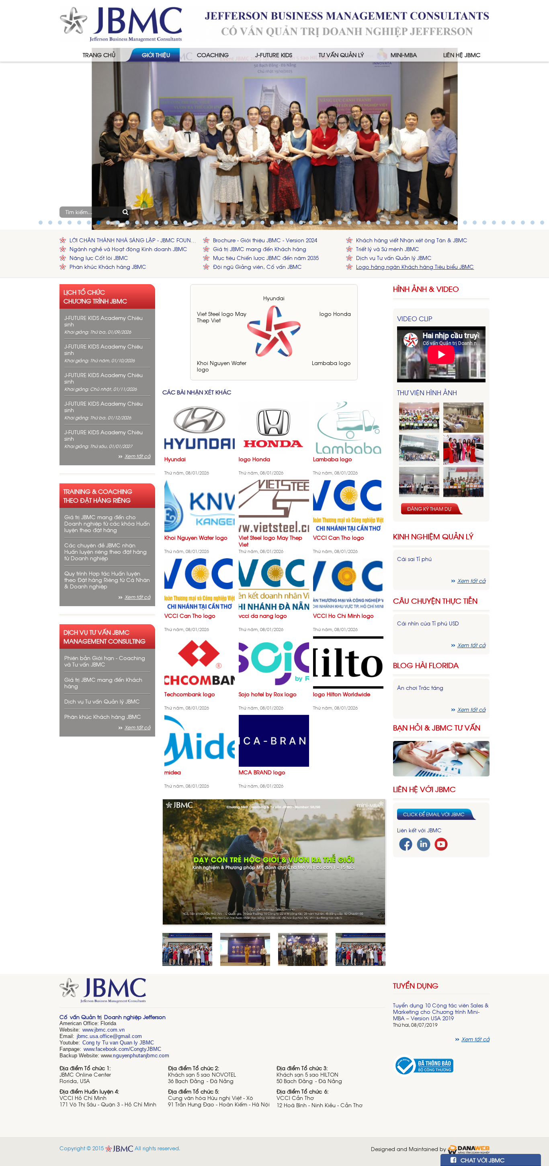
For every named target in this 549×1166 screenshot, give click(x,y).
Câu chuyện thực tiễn (435, 600)
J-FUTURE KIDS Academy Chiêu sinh (103, 321)
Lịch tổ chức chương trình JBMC (95, 296)
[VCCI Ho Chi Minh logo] (348, 583)
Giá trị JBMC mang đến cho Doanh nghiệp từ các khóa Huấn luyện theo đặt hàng (107, 523)
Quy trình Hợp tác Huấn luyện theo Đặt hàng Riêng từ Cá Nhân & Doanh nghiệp (107, 580)
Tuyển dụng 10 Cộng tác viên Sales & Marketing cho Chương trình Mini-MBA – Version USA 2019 (441, 1012)
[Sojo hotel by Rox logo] (274, 661)
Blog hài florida (426, 665)
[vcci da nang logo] (274, 583)
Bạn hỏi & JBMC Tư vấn (436, 727)
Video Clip (414, 318)
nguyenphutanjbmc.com (141, 1055)
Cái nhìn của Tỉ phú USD (428, 623)
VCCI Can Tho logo (338, 537)
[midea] (199, 740)
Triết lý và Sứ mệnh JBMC (387, 249)
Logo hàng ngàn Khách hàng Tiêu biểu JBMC (415, 266)
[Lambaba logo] (348, 426)
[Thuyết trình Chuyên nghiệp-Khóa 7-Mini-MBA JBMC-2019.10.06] (463, 417)
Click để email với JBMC (434, 814)
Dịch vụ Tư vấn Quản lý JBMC (394, 257)
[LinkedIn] (423, 843)
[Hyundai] (199, 426)
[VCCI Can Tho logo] (348, 505)
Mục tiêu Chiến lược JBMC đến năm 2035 (266, 257)
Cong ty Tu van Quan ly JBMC (118, 1043)
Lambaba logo (331, 362)
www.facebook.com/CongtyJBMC (122, 1049)
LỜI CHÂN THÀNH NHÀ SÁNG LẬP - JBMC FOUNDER (134, 240)
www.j (89, 1030)
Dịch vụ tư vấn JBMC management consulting (104, 636)
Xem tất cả (137, 456)
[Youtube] (441, 843)
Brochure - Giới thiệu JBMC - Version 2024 (265, 240)
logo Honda (335, 313)
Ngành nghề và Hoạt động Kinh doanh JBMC (128, 249)
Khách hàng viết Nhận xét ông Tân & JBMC (411, 240)
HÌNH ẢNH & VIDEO (426, 288)
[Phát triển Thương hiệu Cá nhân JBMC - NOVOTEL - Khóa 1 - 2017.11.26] (419, 450)
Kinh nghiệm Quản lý (433, 536)
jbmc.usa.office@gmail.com (109, 1036)
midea (172, 772)
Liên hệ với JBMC (424, 789)
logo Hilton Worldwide (341, 694)
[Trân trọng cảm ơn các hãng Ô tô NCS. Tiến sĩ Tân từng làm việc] (463, 450)
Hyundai (274, 298)
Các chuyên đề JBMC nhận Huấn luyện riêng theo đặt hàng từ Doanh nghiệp (105, 551)
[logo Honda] (274, 426)
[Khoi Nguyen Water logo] (199, 505)
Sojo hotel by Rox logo (268, 694)
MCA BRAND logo (262, 772)
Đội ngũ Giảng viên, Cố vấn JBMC (257, 266)
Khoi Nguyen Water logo (221, 366)
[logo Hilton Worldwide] (348, 661)
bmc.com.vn (110, 1030)
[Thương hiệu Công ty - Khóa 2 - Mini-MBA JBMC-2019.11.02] (419, 482)
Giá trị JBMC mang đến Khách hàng (259, 249)
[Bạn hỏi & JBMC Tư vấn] (441, 757)
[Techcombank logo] (199, 661)
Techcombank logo (189, 694)
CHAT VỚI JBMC (481, 1160)
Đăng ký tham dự (429, 509)
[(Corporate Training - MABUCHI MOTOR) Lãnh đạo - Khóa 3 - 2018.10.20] (463, 482)
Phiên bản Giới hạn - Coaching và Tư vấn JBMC (104, 661)
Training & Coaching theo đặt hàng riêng (98, 495)
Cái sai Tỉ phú (414, 558)
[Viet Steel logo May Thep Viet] (274, 505)
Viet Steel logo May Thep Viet (221, 317)
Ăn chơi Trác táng (420, 687)
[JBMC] (222, 993)
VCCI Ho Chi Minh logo (343, 615)
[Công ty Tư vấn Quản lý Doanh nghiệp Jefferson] (274, 23)
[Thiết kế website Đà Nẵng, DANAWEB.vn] (469, 1148)
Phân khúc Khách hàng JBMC (108, 266)
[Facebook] (405, 843)
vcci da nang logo (263, 615)
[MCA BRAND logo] (274, 740)
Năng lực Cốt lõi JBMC (99, 257)
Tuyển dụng (415, 985)
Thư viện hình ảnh (427, 392)
